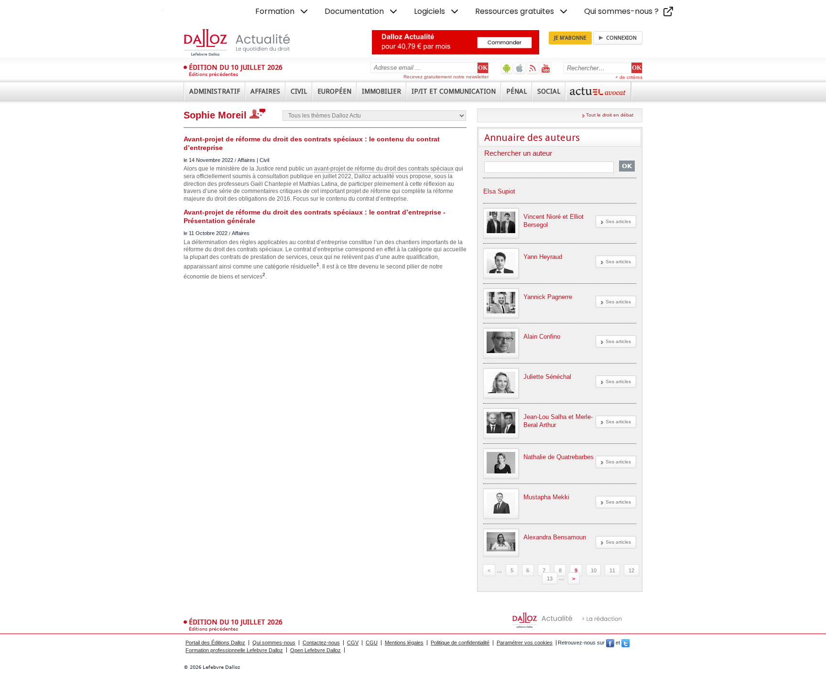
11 (612, 570)
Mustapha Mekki (546, 497)
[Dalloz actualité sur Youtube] (545, 68)
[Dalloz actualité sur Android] (506, 68)
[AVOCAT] (598, 91)
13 (550, 578)
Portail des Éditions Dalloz (215, 642)
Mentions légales (404, 642)
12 (631, 570)
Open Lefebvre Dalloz (315, 650)
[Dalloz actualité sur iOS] (519, 68)
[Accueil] (247, 42)
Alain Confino (541, 336)
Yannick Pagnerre (547, 296)
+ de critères (628, 77)
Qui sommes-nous (273, 642)
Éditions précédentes (213, 74)
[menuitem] (282, 11)
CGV (353, 642)
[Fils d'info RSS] (532, 68)
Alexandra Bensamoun (554, 537)
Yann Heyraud (542, 256)
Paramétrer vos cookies (525, 642)
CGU (372, 642)
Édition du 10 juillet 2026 (236, 67)
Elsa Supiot (499, 191)
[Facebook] (610, 642)
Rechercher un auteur (518, 153)
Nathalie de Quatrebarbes (558, 457)
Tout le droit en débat (609, 115)
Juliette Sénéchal (547, 376)
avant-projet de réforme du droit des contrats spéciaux (384, 168)
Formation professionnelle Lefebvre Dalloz (234, 650)
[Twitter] (625, 642)
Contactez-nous (321, 642)
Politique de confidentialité (460, 642)
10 (594, 570)
